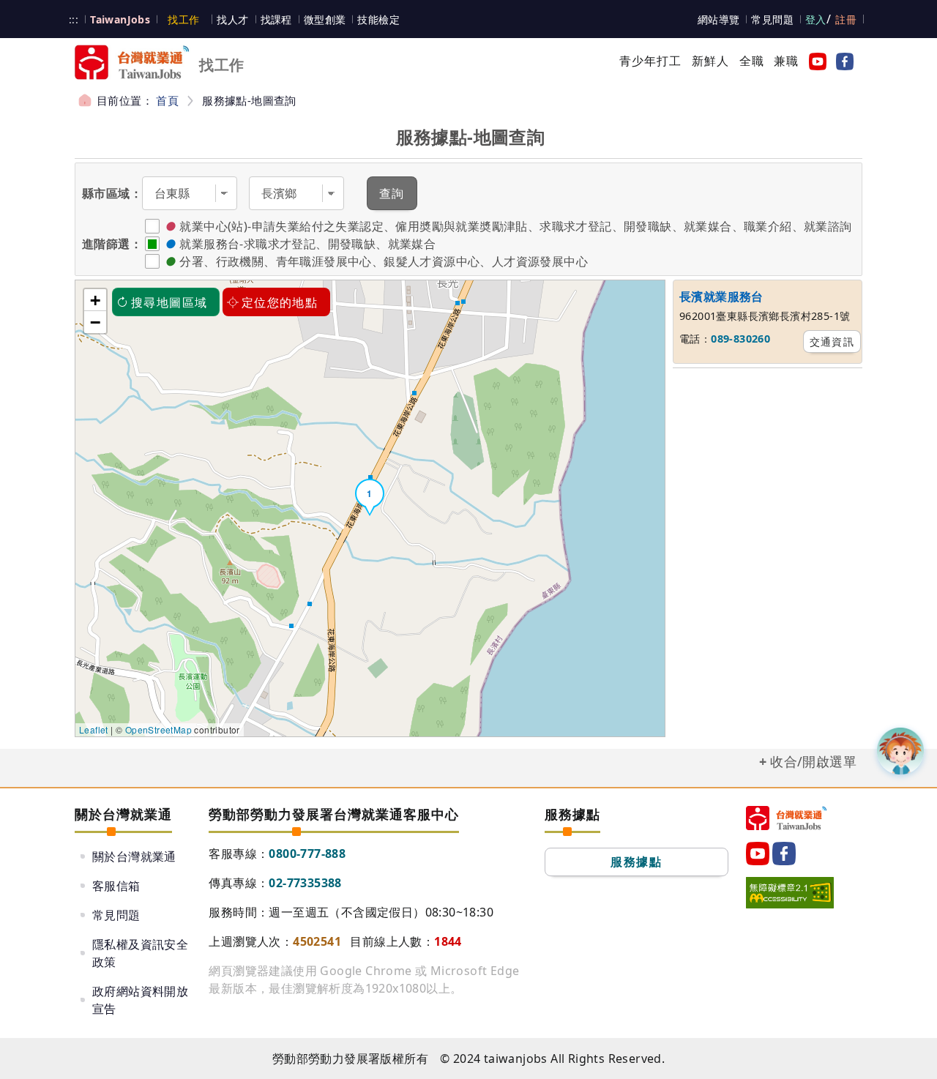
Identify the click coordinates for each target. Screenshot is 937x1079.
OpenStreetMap (158, 729)
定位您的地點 (280, 302)
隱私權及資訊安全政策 (140, 953)
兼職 (786, 61)
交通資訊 (832, 341)
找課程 (276, 19)
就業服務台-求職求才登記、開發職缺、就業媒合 (307, 243)
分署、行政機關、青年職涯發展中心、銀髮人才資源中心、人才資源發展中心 (383, 261)
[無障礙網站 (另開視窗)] (790, 892)
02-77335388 (305, 883)
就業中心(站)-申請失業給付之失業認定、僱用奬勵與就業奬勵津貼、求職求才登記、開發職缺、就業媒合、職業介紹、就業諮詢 (515, 226)
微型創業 (325, 19)
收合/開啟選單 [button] (813, 761)
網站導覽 (719, 19)
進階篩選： (112, 244)
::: (73, 19)
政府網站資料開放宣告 (140, 1000)
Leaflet (93, 729)
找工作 (183, 19)
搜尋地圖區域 (169, 302)
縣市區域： (112, 193)
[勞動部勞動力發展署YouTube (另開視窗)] (814, 60)
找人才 (232, 19)
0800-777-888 (307, 853)
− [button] (95, 322)
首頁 (167, 100)
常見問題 (772, 19)
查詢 (392, 193)
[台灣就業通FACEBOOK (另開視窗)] (842, 60)
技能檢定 (378, 19)
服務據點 (636, 862)
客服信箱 (116, 886)
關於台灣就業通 (134, 856)
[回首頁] (786, 818)
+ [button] (95, 300)
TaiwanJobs (120, 19)
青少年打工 (650, 61)
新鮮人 (711, 61)
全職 (751, 61)
